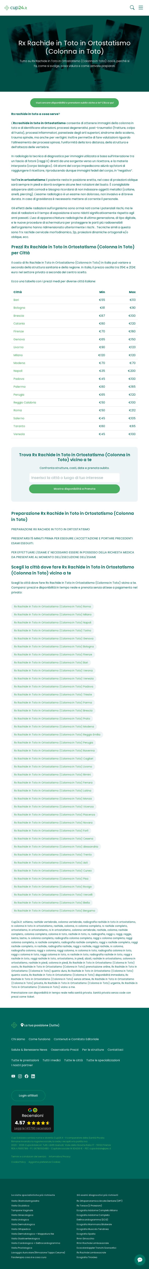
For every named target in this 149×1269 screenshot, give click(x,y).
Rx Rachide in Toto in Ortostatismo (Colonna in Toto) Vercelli (53, 894)
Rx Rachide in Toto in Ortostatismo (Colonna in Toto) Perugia (53, 742)
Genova (19, 339)
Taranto (19, 426)
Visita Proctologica (21, 1247)
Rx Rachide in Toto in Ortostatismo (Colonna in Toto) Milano (53, 614)
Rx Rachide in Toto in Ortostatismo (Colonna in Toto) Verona (53, 670)
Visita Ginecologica (22, 1215)
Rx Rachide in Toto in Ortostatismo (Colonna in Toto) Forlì (51, 830)
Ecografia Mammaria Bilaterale (94, 1224)
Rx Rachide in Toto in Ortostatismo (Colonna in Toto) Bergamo (54, 910)
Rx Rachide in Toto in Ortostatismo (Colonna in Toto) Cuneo (53, 870)
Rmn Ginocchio (85, 1238)
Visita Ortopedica (21, 1229)
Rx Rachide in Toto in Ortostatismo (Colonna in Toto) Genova (53, 638)
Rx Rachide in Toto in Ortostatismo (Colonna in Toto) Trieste (53, 694)
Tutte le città (73, 1060)
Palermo (19, 387)
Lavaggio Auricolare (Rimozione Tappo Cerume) (38, 1252)
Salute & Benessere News (29, 1050)
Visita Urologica (20, 1219)
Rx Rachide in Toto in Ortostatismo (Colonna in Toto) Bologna (54, 646)
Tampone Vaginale (22, 1210)
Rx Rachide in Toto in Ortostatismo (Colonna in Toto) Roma (52, 606)
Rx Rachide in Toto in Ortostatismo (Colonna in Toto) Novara (53, 822)
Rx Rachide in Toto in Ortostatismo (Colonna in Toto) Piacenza (54, 814)
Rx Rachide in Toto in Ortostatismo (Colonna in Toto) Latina (52, 790)
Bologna (19, 308)
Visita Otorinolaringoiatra (25, 1200)
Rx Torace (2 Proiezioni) (89, 1205)
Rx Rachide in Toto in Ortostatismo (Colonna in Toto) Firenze (53, 654)
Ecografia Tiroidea (87, 1257)
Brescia (18, 316)
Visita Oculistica (20, 1205)
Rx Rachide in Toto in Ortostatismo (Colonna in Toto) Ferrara (53, 782)
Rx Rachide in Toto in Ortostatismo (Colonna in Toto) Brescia (53, 710)
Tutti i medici (52, 1060)
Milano (18, 355)
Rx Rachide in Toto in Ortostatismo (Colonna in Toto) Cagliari (53, 758)
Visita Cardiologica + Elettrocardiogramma (35, 1243)
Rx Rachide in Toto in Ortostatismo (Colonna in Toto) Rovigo (53, 886)
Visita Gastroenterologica (25, 1238)
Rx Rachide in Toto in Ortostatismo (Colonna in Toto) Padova (53, 686)
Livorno (18, 347)
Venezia (19, 434)
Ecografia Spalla (86, 1233)
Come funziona (39, 1039)
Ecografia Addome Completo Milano (97, 1210)
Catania (19, 323)
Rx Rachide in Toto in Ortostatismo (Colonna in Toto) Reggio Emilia (57, 734)
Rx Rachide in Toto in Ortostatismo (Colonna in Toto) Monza (53, 798)
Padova (18, 379)
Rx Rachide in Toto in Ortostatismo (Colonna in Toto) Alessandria (56, 846)
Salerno (18, 418)
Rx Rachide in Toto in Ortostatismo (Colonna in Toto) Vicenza (54, 806)
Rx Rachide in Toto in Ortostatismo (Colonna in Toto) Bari (51, 662)
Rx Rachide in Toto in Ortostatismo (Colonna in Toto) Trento (53, 854)
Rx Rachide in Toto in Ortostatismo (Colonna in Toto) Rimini (52, 774)
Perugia (18, 395)
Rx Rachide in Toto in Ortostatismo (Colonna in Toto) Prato (52, 718)
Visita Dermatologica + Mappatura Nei (32, 1233)
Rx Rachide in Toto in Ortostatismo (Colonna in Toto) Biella (52, 902)
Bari (16, 300)
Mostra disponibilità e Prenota (74, 489)
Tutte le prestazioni (25, 1060)
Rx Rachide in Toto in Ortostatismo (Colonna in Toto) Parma (53, 702)
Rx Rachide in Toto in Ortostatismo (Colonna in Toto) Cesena (53, 838)
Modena (19, 363)
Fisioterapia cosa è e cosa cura (28, 1257)
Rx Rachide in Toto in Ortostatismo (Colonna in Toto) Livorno (53, 766)
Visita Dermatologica (23, 1224)
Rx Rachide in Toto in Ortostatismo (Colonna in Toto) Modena (54, 726)
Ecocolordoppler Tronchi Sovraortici (96, 1247)
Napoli (17, 371)
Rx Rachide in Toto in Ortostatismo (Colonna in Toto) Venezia (54, 678)
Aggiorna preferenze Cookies (44, 1161)
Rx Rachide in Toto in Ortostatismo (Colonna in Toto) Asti (51, 862)
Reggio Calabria (24, 402)
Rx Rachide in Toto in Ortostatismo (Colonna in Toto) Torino (52, 630)
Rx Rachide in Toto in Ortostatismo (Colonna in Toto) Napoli (52, 622)
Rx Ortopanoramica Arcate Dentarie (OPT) (99, 1200)
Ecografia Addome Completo (93, 1215)
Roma (17, 410)
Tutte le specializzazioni (103, 1060)
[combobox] (74, 478)
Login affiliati (28, 1095)
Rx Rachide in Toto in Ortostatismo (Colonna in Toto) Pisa (51, 878)
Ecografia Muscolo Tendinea (93, 1229)
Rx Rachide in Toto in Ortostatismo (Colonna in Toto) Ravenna (54, 750)
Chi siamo (18, 1039)
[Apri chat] (139, 1259)
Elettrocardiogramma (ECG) (92, 1219)
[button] (140, 7)
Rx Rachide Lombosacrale (91, 1252)
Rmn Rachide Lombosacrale (93, 1243)
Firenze (18, 331)
